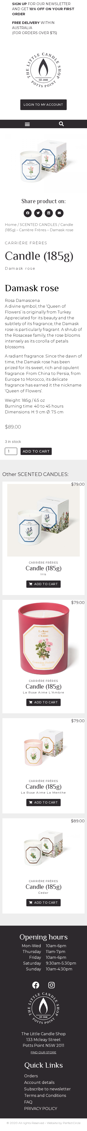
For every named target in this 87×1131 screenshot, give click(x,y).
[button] (27, 124)
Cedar (43, 892)
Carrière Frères (43, 562)
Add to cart (36, 451)
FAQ (28, 1102)
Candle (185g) (43, 568)
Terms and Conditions (45, 1095)
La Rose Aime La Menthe (43, 792)
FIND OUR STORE (43, 1052)
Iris (43, 574)
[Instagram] (51, 985)
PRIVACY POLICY (40, 1108)
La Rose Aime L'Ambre (43, 692)
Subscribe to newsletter (47, 1089)
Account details (39, 1082)
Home (11, 225)
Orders (31, 1076)
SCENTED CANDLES (38, 225)
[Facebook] (36, 985)
